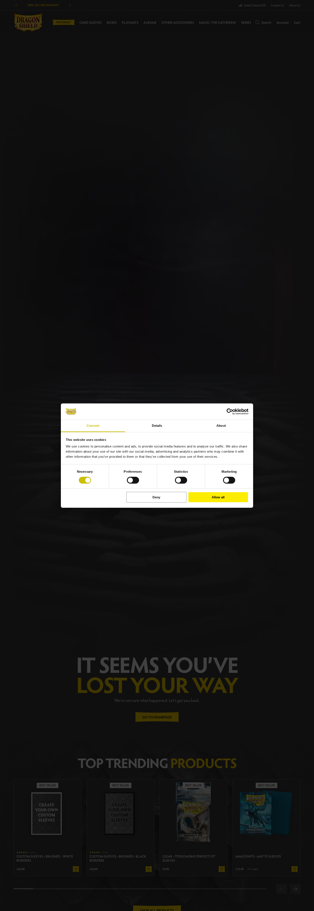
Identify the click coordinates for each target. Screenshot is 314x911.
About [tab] (221, 425)
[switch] (133, 480)
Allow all (218, 497)
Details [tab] (157, 425)
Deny (156, 497)
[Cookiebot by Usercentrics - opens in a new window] (229, 411)
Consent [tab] (93, 425)
